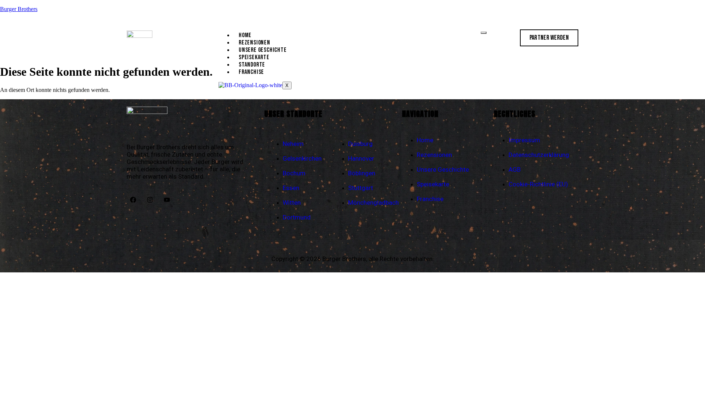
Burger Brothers (18, 9)
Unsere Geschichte (263, 50)
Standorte (252, 64)
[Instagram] (150, 200)
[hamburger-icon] (484, 33)
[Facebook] (133, 200)
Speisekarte (254, 57)
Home (245, 35)
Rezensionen (254, 42)
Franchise (251, 72)
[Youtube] (166, 200)
